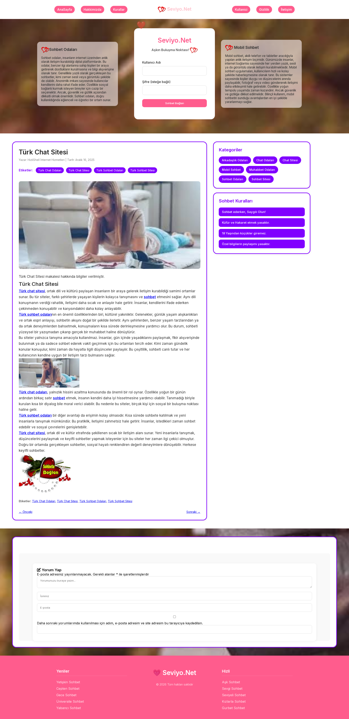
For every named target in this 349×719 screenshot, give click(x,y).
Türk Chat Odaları (49, 170)
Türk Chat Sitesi (78, 170)
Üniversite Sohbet (70, 701)
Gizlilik (264, 9)
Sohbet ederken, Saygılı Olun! (244, 212)
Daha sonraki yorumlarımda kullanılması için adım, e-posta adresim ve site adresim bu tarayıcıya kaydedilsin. (120, 623)
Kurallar (119, 9)
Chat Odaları (265, 160)
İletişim (286, 9)
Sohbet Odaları (232, 179)
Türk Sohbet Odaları (109, 170)
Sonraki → (193, 512)
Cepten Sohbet (67, 689)
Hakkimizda (92, 9)
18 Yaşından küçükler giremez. (244, 233)
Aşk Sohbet (231, 682)
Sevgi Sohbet (232, 689)
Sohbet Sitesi (261, 179)
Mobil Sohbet (231, 169)
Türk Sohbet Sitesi (142, 170)
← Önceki (25, 512)
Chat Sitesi (290, 160)
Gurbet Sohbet (233, 708)
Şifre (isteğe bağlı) (156, 82)
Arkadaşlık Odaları (235, 160)
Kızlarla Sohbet (234, 701)
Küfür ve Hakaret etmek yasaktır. (246, 222)
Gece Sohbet (66, 695)
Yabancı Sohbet (68, 708)
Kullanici (241, 9)
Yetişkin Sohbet (68, 682)
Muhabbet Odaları (262, 169)
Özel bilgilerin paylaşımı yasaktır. (246, 244)
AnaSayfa (64, 9)
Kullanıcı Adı (151, 62)
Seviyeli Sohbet (234, 695)
